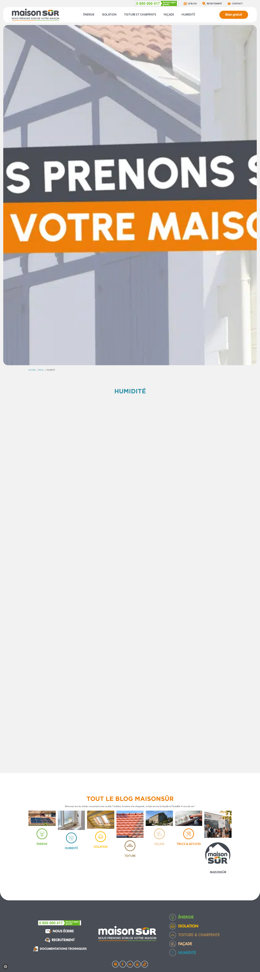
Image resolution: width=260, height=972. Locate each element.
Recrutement (214, 3)
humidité (187, 952)
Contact (237, 3)
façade (185, 943)
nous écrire (63, 931)
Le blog (192, 3)
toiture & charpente (199, 934)
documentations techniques (63, 949)
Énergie (186, 917)
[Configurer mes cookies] (5, 966)
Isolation (188, 926)
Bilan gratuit (233, 15)
